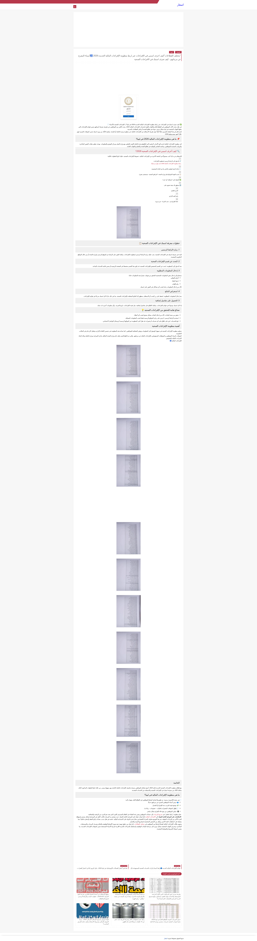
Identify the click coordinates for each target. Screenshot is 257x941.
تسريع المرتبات (157, 814)
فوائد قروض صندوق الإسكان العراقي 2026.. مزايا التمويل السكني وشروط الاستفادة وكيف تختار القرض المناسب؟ (93, 921)
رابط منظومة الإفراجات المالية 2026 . (166, 163)
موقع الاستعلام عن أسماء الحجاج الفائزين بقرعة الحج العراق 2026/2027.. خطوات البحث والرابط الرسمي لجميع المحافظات (93, 896)
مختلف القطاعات (140, 824)
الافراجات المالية (151, 817)
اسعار (180, 4)
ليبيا (172, 52)
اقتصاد (178, 52)
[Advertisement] (128, 29)
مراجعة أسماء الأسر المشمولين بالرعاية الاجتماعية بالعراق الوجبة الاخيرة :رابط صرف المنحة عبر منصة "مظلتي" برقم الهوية (129, 896)
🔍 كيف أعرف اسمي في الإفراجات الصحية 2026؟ (158, 151)
